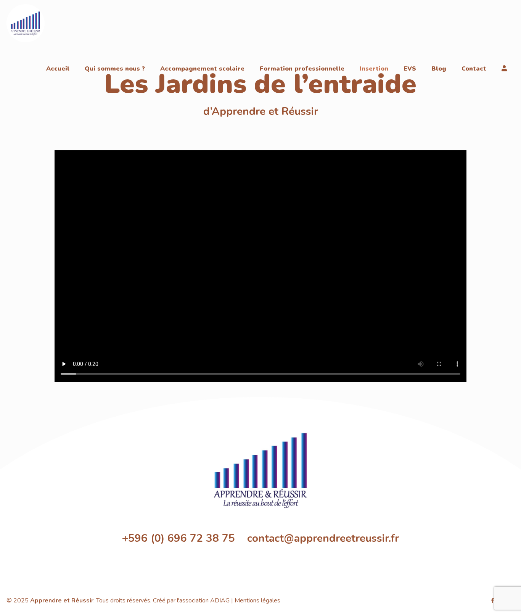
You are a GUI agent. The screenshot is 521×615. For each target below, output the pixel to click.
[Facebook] (493, 600)
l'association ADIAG (203, 600)
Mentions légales (257, 600)
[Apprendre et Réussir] (25, 23)
